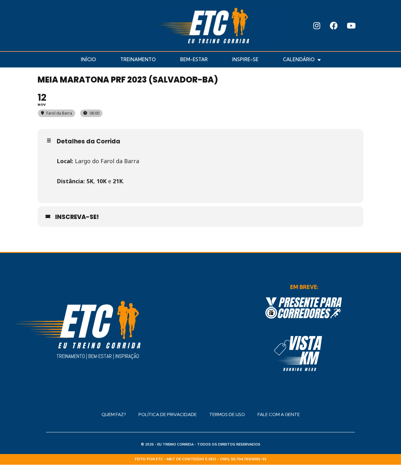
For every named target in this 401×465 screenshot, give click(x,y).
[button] (384, 25)
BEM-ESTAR (194, 59)
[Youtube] (351, 26)
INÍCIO (88, 59)
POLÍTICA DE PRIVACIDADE (167, 414)
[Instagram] (317, 26)
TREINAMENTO (138, 59)
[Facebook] (334, 26)
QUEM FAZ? (114, 414)
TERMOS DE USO (227, 414)
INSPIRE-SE (245, 59)
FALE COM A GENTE (279, 414)
